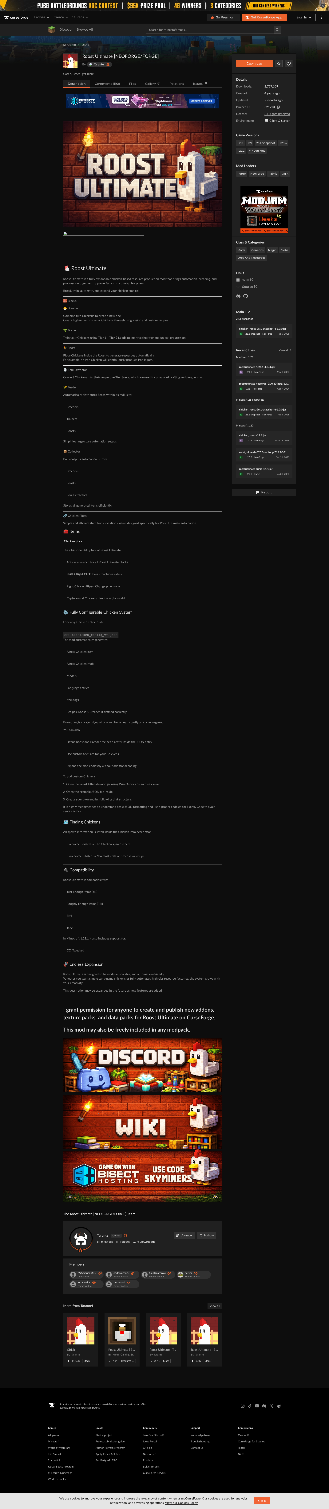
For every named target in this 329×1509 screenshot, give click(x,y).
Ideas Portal (150, 1441)
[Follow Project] (288, 63)
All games (53, 1435)
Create (59, 17)
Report (266, 492)
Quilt (285, 173)
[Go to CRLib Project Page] (80, 1340)
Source (247, 287)
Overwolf (243, 1435)
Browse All (85, 29)
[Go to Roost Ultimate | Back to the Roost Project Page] (122, 1340)
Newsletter (149, 1454)
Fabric (273, 173)
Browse (39, 17)
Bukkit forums (151, 1466)
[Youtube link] (257, 1406)
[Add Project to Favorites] (279, 63)
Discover (66, 29)
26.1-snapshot (265, 143)
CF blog (147, 1448)
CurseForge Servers (154, 1473)
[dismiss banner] (323, 5)
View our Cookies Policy (181, 1502)
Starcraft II (54, 1460)
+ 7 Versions (257, 150)
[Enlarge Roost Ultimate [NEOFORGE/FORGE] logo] (70, 60)
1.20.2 (241, 150)
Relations (176, 84)
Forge (242, 173)
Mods (85, 45)
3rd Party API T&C (106, 1460)
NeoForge (257, 173)
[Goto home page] (16, 17)
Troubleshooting (200, 1441)
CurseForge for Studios (251, 1441)
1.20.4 (283, 143)
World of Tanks (57, 1479)
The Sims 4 (54, 1454)
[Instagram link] (242, 1406)
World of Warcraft (59, 1448)
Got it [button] (262, 1500)
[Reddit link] (278, 1406)
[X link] (271, 1406)
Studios (78, 17)
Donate (186, 1235)
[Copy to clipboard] (278, 107)
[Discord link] (264, 1406)
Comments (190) (107, 84)
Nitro (241, 1454)
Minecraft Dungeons (60, 1473)
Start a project (104, 1435)
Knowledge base (200, 1435)
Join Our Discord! (153, 1435)
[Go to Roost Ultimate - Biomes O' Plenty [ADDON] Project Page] (204, 1340)
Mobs (284, 250)
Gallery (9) (152, 84)
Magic (272, 250)
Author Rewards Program (110, 1448)
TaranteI (103, 1235)
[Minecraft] (52, 30)
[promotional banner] (164, 5)
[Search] (277, 30)
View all (283, 350)
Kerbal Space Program (61, 1466)
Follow (209, 1235)
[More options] (321, 17)
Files (132, 84)
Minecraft (69, 45)
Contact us (197, 1448)
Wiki (245, 280)
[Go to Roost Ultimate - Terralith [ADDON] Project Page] (163, 1340)
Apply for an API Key (108, 1454)
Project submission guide (110, 1441)
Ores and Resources (251, 257)
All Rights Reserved (277, 113)
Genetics (257, 250)
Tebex (241, 1448)
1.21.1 (240, 143)
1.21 (250, 143)
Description (77, 84)
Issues (198, 84)
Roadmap (148, 1460)
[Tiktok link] (250, 1406)
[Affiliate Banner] (142, 101)
